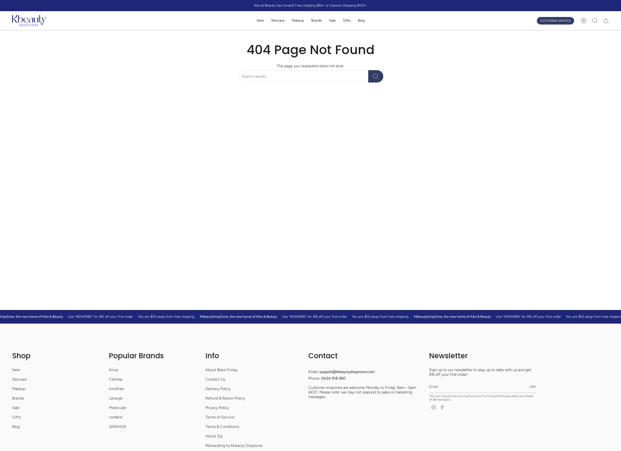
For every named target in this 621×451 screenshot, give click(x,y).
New (16, 369)
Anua (113, 369)
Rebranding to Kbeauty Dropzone (233, 445)
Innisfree (116, 388)
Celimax (116, 379)
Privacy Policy (217, 407)
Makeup (18, 388)
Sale (15, 407)
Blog (16, 426)
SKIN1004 (117, 426)
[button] (278, 20)
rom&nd (115, 417)
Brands (18, 398)
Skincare (19, 379)
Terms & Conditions (222, 426)
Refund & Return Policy (225, 398)
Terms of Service (219, 417)
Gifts (16, 417)
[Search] (375, 76)
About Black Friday (221, 369)
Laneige (116, 398)
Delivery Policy (217, 388)
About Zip (214, 436)
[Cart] (606, 21)
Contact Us (215, 379)
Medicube (117, 407)
